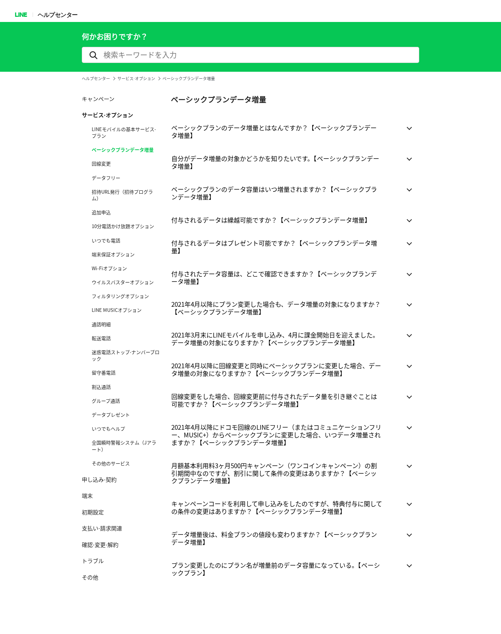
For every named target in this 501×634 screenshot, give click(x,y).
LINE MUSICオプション (117, 310)
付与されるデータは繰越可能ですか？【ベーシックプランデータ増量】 (271, 219)
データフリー (106, 178)
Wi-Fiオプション (109, 268)
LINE (21, 14)
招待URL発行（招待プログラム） (122, 195)
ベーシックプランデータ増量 (123, 149)
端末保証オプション (113, 254)
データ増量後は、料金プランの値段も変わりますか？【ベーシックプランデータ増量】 (274, 538)
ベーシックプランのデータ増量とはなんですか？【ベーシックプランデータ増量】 (274, 131)
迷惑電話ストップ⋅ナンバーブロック (126, 355)
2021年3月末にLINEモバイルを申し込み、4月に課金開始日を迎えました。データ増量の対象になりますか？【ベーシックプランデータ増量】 (275, 338)
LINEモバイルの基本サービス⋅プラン (124, 132)
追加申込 (101, 212)
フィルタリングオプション (120, 296)
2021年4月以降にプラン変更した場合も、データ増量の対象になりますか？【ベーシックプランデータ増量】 (276, 307)
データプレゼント (111, 414)
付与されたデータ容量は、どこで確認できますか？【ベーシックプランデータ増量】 (274, 277)
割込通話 (101, 387)
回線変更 (101, 163)
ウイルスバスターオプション (123, 282)
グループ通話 (106, 401)
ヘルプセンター (58, 14)
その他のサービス (111, 463)
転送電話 (101, 338)
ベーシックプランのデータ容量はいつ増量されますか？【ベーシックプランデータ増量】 (274, 192)
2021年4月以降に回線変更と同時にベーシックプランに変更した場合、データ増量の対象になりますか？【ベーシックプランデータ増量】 (276, 369)
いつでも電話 (106, 240)
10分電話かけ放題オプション (123, 226)
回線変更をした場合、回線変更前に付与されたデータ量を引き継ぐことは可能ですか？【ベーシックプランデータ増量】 (274, 400)
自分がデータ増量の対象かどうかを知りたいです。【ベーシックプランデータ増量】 (275, 162)
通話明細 (101, 324)
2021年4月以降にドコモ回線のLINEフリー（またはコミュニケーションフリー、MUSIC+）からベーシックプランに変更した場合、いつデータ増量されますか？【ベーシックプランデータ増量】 (276, 434)
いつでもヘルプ (108, 428)
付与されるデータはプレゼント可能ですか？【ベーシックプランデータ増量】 (274, 246)
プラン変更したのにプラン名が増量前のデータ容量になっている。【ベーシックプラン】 (275, 568)
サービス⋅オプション (136, 79)
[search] (250, 55)
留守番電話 (104, 372)
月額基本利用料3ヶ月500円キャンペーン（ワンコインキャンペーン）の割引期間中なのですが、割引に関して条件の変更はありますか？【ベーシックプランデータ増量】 (274, 473)
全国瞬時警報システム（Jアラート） (124, 445)
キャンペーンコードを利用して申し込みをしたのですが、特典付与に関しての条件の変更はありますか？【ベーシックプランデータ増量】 (276, 507)
